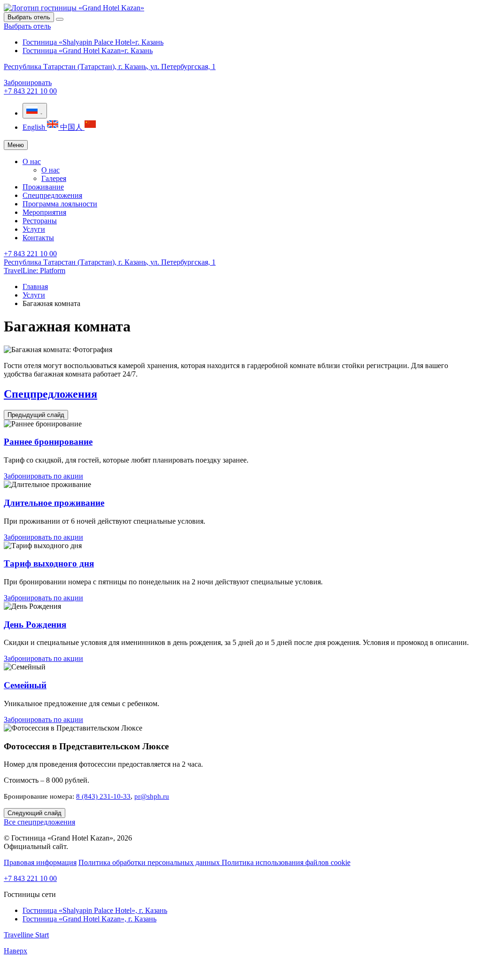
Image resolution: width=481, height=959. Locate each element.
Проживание (43, 187)
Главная (35, 287)
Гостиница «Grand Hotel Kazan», (89, 919)
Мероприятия (44, 212)
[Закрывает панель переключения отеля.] (59, 19)
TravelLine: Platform (34, 271)
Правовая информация (40, 862)
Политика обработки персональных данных (150, 862)
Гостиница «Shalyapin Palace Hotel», (95, 910)
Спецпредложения (52, 195)
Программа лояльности (60, 204)
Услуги (34, 229)
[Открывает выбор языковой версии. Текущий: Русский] (35, 110)
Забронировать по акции (43, 476)
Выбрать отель (27, 26)
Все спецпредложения (39, 822)
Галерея (53, 178)
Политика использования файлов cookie (286, 862)
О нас (32, 161)
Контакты (38, 238)
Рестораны (40, 221)
